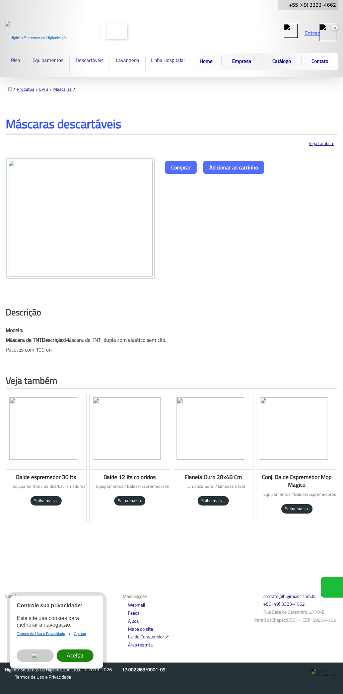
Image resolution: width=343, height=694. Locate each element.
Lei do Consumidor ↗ (148, 636)
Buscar (117, 31)
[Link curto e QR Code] (20, 676)
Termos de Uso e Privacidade (43, 677)
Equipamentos (47, 60)
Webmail (136, 605)
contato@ (289, 596)
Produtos (25, 89)
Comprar (181, 167)
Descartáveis (90, 60)
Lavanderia (127, 60)
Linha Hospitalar (168, 60)
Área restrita (140, 644)
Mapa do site (140, 629)
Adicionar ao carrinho (233, 167)
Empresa (241, 61)
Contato (320, 61)
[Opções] (35, 657)
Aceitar (75, 657)
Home (206, 61)
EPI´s (43, 89)
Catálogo (281, 61)
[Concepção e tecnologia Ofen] (324, 672)
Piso (15, 60)
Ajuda (133, 621)
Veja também (321, 143)
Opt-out (80, 635)
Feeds (134, 613)
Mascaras (62, 89)
